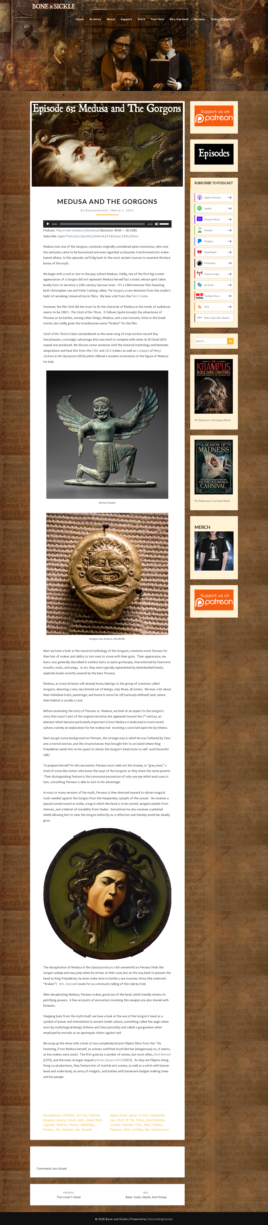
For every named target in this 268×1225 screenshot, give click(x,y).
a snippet (143, 350)
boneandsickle (97, 210)
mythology (87, 1125)
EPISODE (68, 1115)
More (134, 236)
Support (126, 19)
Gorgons (48, 1120)
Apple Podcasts (68, 236)
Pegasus (116, 1129)
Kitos (147, 1125)
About (111, 19)
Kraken (157, 1125)
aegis (113, 1115)
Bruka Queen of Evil (133, 1115)
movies (73, 1125)
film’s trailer (139, 296)
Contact (229, 19)
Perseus (48, 1129)
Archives (95, 19)
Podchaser (113, 236)
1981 (95, 350)
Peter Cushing (133, 1129)
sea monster (64, 1129)
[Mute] (156, 224)
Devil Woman (155, 1120)
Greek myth (94, 1120)
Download (92, 230)
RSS (126, 236)
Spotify (86, 236)
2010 (108, 350)
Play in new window (69, 230)
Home (80, 19)
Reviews (199, 19)
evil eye (81, 1115)
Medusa (62, 1125)
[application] (107, 224)
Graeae (115, 1125)
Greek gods (76, 1120)
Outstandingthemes (160, 1219)
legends (49, 1125)
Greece (61, 1120)
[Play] (48, 224)
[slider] (165, 223)
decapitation (52, 1115)
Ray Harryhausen (157, 1129)
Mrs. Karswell (179, 19)
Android (98, 236)
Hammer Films (132, 1125)
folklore (94, 1115)
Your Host (157, 19)
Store (141, 19)
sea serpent (83, 1129)
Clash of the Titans (130, 1120)
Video (215, 19)
